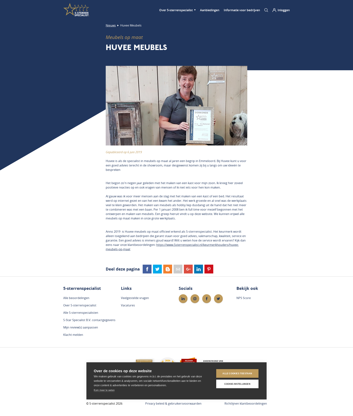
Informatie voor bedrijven (242, 10)
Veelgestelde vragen (135, 298)
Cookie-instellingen (237, 384)
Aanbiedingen (209, 10)
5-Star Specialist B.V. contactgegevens (89, 320)
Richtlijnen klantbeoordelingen (245, 403)
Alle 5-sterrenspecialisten (80, 313)
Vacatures (128, 305)
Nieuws (111, 25)
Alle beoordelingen (76, 298)
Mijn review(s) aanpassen (80, 327)
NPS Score (243, 298)
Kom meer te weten (104, 390)
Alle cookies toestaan (237, 373)
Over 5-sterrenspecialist (176, 10)
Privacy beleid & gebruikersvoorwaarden (173, 403)
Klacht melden (73, 335)
